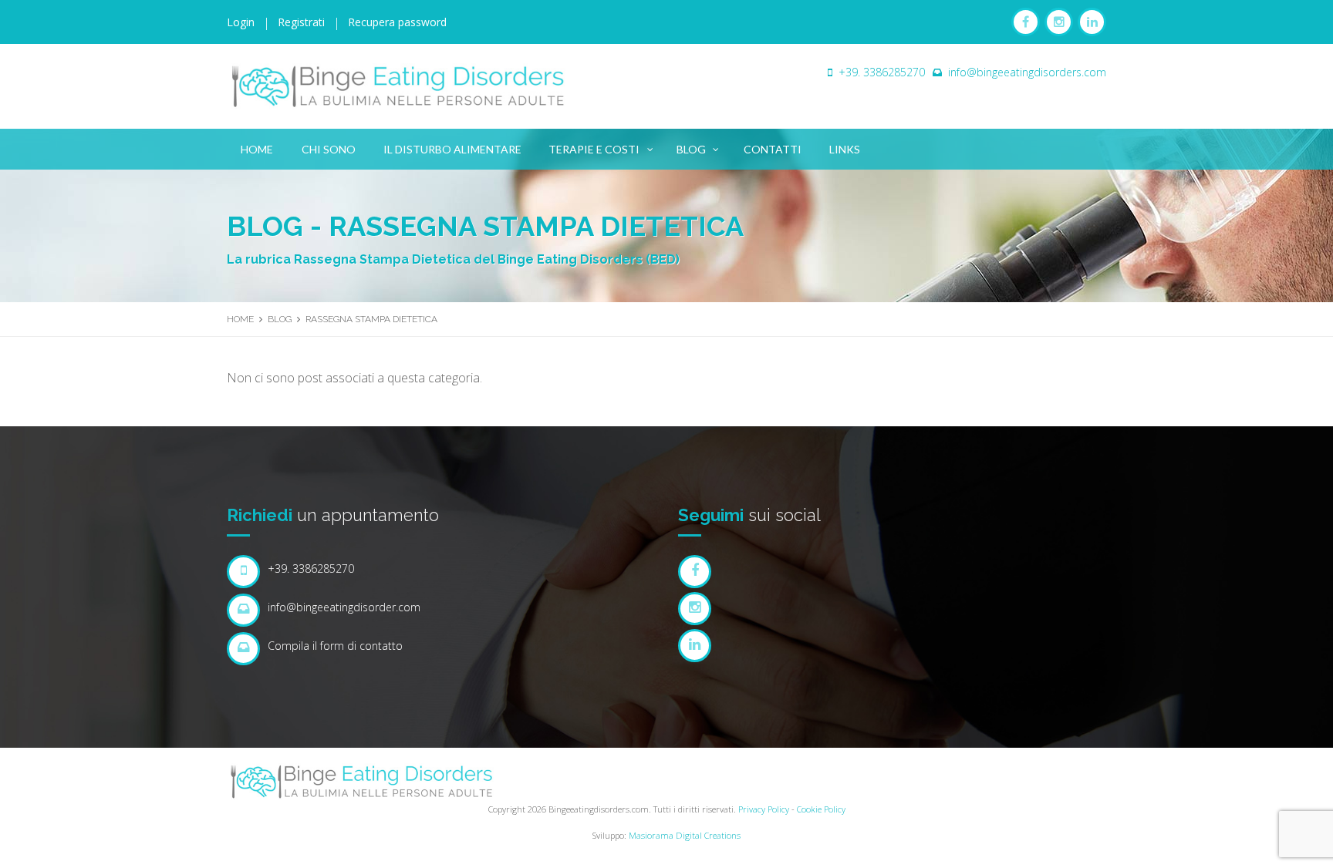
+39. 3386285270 (882, 72)
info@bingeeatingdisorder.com (344, 607)
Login (241, 22)
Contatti (772, 149)
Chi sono (329, 149)
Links (844, 149)
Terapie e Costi (594, 149)
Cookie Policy (821, 809)
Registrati (301, 22)
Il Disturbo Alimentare (452, 149)
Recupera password (397, 22)
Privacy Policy (763, 809)
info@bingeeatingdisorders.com (1027, 72)
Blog (691, 149)
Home (257, 149)
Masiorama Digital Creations (685, 835)
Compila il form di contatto (335, 645)
